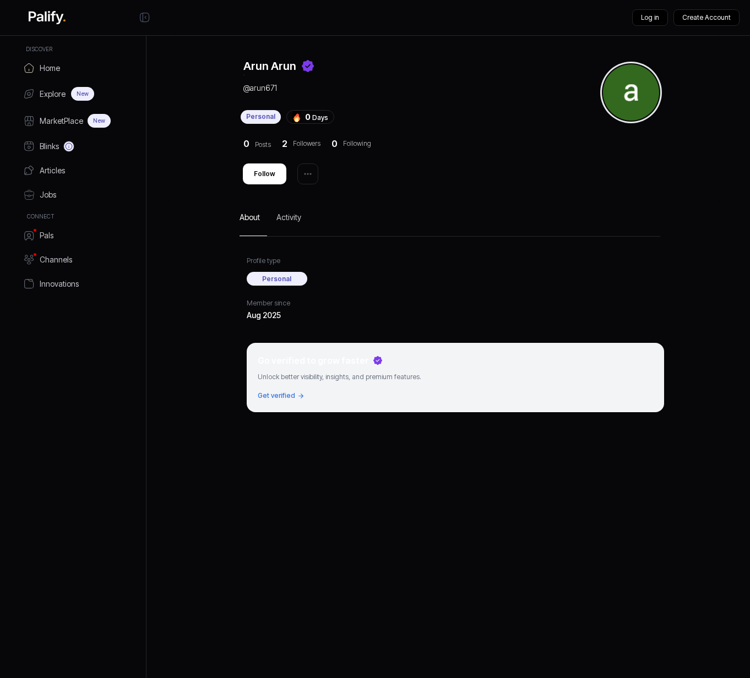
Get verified (276, 395)
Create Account (706, 17)
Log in (650, 17)
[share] (307, 173)
